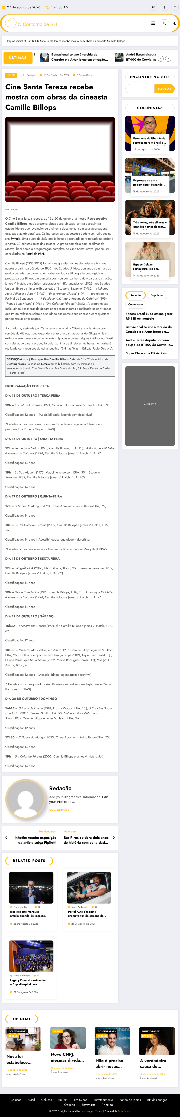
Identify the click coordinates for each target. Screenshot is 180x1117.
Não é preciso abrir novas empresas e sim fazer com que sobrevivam (66, 1064)
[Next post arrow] (114, 838)
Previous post (47, 831)
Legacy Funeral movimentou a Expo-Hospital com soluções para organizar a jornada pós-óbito (28, 982)
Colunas (16, 1100)
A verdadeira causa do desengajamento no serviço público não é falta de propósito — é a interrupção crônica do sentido (111, 1064)
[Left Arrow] (160, 58)
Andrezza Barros (22, 907)
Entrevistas (88, 1104)
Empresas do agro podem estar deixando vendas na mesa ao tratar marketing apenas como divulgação (149, 182)
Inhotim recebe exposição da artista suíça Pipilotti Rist (35, 840)
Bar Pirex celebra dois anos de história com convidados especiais (86, 840)
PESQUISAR (164, 89)
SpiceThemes (124, 1111)
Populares (157, 295)
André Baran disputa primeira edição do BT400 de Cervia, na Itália (143, 57)
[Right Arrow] (168, 58)
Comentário (135, 304)
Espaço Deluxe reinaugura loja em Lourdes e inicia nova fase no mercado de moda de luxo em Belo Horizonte (147, 266)
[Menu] (153, 23)
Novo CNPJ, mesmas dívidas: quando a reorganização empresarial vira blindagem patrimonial (22, 1057)
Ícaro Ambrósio (80, 907)
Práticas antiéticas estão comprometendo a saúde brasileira (156, 1059)
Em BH (11, 75)
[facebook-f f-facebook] (164, 7)
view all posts (59, 810)
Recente (135, 295)
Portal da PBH (35, 253)
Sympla (15, 238)
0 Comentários (84, 75)
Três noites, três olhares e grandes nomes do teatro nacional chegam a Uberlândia (150, 224)
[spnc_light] (174, 23)
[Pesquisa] (164, 23)
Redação (31, 75)
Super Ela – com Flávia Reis (146, 353)
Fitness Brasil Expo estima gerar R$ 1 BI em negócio (149, 316)
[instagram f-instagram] (153, 7)
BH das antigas (157, 1100)
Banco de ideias (130, 1100)
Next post (70, 831)
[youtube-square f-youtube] (175, 7)
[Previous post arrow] (6, 838)
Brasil (31, 1100)
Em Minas (80, 1100)
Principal (108, 1104)
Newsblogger (88, 1111)
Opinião (13, 1031)
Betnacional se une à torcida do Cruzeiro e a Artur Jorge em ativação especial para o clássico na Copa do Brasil (66, 57)
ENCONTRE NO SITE (150, 76)
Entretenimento (62, 1031)
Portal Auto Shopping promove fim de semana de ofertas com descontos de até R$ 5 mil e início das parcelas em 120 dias (87, 914)
